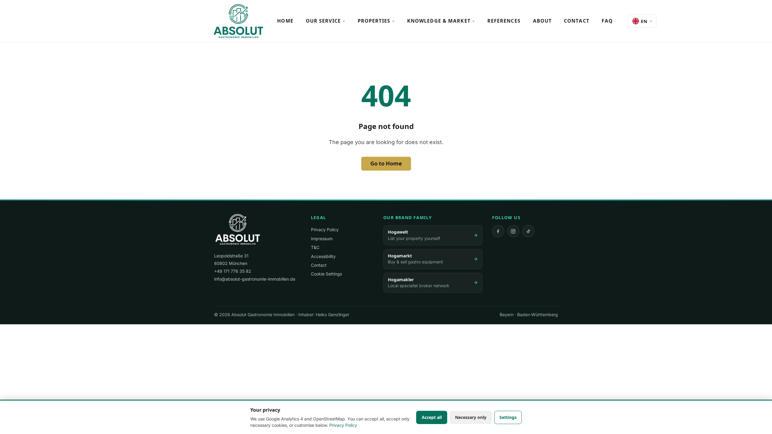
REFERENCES (503, 21)
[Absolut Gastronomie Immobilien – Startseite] (238, 21)
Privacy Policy (325, 229)
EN (644, 21)
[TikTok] (528, 231)
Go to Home (386, 163)
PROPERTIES (374, 21)
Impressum (322, 238)
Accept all (432, 417)
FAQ (607, 21)
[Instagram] (513, 231)
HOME (285, 21)
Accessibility (323, 256)
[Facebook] (498, 231)
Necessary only (470, 417)
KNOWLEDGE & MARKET (438, 21)
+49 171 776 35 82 (232, 271)
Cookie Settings (326, 273)
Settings (508, 417)
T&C (315, 247)
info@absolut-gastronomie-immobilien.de (254, 278)
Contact (319, 265)
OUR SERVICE (323, 21)
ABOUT (542, 21)
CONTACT (576, 21)
